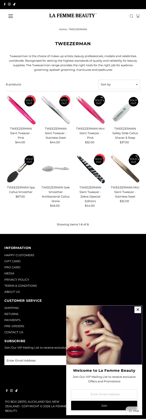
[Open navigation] (22, 16)
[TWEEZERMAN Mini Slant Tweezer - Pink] (90, 110)
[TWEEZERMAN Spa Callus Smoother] (21, 169)
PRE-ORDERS (14, 326)
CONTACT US (13, 332)
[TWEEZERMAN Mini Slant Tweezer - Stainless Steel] (125, 169)
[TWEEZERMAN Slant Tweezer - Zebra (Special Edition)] (90, 169)
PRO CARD (12, 267)
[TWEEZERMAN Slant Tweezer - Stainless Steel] (56, 110)
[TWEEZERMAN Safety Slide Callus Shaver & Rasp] (125, 110)
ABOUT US (12, 292)
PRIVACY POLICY (16, 279)
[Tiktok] (14, 4)
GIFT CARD (12, 261)
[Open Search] (131, 16)
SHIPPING (11, 308)
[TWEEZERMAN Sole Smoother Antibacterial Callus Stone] (56, 169)
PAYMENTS (12, 320)
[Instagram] (9, 4)
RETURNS (11, 314)
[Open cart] (138, 16)
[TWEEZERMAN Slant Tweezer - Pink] (21, 110)
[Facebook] (4, 4)
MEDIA (9, 273)
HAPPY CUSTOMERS (19, 255)
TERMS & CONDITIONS (20, 285)
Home (63, 29)
